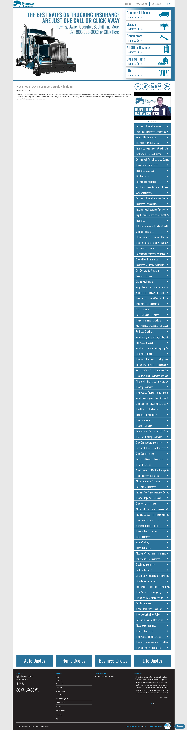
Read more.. (41, 99)
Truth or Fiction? (144, 570)
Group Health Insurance (147, 259)
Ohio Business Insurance (147, 476)
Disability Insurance (145, 564)
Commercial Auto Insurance (148, 126)
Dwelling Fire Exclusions (147, 409)
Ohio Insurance (143, 420)
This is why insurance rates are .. (151, 381)
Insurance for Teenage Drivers (150, 265)
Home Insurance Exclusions (148, 320)
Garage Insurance (144, 354)
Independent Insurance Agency (150, 209)
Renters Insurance (144, 631)
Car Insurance (142, 309)
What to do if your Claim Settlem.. (152, 398)
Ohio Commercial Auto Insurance (151, 403)
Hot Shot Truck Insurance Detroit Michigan (44, 86)
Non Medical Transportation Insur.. (152, 392)
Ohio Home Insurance (146, 503)
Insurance (140, 220)
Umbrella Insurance (145, 232)
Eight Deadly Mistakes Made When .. (153, 215)
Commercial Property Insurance (150, 254)
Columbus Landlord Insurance (149, 620)
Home (128, 3)
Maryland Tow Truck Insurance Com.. (153, 509)
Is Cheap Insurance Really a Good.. (152, 226)
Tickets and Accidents (146, 581)
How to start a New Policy (148, 614)
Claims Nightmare (144, 281)
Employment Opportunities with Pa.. (153, 587)
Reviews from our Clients (148, 526)
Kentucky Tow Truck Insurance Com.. (153, 370)
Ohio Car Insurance (145, 453)
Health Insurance (144, 426)
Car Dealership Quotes (62, 699)
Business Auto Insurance (147, 143)
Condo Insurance (143, 603)
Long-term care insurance (148, 559)
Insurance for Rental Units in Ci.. (151, 431)
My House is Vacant (145, 342)
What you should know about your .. (152, 187)
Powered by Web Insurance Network (153, 726)
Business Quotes (60, 710)
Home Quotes (59, 687)
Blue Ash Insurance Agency (148, 592)
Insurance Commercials (146, 204)
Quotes (34, 660)
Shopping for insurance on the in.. (152, 237)
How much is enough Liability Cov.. (152, 359)
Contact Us (157, 3)
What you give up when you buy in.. (152, 337)
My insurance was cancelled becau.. (152, 326)
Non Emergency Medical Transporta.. (153, 470)
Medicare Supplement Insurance (151, 553)
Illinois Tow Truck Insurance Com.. (151, 365)
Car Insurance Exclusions (147, 315)
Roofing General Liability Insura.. (151, 243)
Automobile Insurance (146, 137)
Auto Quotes (59, 683)
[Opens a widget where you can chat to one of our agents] (179, 726)
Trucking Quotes (60, 691)
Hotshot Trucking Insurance (149, 437)
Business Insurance (145, 248)
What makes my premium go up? (151, 348)
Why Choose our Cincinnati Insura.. (152, 287)
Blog (169, 3)
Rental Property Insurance (148, 498)
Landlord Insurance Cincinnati (150, 298)
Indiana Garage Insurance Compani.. (152, 514)
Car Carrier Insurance (146, 487)
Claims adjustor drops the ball (150, 598)
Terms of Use (138, 726)
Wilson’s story (142, 542)
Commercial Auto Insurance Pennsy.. (152, 198)
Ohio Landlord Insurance (147, 520)
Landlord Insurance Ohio (147, 304)
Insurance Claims (144, 276)
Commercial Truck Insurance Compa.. (153, 159)
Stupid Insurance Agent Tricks (150, 293)
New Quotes (141, 3)
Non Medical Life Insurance (148, 637)
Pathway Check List (145, 331)
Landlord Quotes (60, 702)
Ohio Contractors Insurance (149, 442)
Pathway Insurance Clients (148, 154)
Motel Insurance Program (148, 481)
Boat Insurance (143, 537)
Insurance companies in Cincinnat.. (152, 148)
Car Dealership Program (147, 270)
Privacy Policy (130, 726)
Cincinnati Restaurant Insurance (151, 448)
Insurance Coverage (145, 170)
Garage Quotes (60, 695)
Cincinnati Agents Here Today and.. (152, 575)
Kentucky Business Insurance (149, 459)
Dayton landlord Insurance (148, 648)
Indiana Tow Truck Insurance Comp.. (152, 492)
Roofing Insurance (144, 387)
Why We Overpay (144, 193)
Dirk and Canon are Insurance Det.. (152, 642)
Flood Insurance (143, 548)
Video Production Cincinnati (149, 609)
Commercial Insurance (146, 182)
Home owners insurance (147, 165)
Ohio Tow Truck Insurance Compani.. (152, 376)
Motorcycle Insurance (146, 625)
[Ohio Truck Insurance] (94, 44)
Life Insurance (142, 176)
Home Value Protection (146, 531)
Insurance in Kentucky (146, 415)
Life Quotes (59, 706)
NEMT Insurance (143, 465)
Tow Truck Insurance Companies (151, 132)
